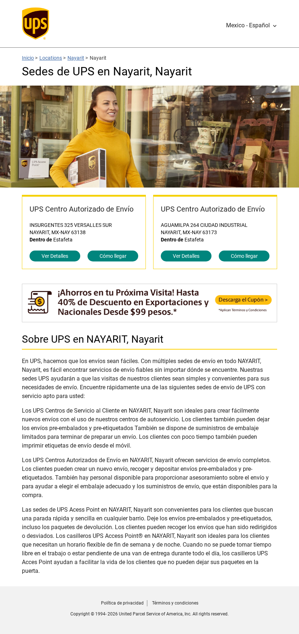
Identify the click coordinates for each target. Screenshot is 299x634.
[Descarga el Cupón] (149, 318)
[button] (251, 25)
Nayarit (75, 58)
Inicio (28, 58)
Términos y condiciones (175, 603)
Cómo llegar (113, 256)
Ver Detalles (55, 256)
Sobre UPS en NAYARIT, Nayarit (92, 339)
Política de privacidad (122, 603)
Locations (50, 58)
